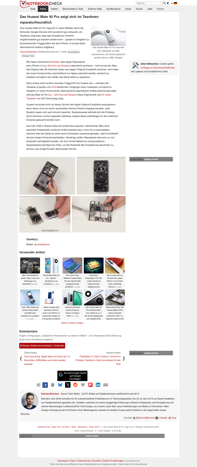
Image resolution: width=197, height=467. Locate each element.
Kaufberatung (113, 8)
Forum (160, 8)
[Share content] (38, 385)
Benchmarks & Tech (73, 8)
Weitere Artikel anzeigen (72, 322)
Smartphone (73, 51)
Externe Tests (95, 8)
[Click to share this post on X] (68, 385)
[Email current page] (105, 385)
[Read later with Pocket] (83, 385)
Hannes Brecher (28, 51)
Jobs (149, 8)
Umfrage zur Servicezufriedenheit (157, 67)
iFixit (53, 87)
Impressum (63, 460)
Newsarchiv (82, 426)
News (43, 8)
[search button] (164, 3)
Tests (32, 8)
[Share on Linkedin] (98, 385)
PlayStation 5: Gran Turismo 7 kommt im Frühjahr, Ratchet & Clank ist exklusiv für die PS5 (98, 360)
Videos (54, 8)
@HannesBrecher (144, 417)
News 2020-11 (95, 426)
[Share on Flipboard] (90, 385)
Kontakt (96, 460)
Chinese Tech (28, 55)
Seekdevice (43, 244)
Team (73, 460)
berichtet (54, 61)
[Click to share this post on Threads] (52, 385)
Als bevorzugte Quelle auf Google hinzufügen (75, 376)
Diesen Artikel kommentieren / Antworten (43, 345)
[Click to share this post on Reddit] (75, 385)
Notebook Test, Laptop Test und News (53, 426)
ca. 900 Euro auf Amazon (57, 65)
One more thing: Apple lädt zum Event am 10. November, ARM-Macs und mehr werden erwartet (47, 360)
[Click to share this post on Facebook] (45, 385)
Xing (173, 417)
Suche (139, 8)
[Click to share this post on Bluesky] (60, 385)
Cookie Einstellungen (113, 460)
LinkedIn (162, 417)
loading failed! (136, 159)
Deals (128, 8)
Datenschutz (84, 460)
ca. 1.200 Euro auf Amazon (63, 94)
